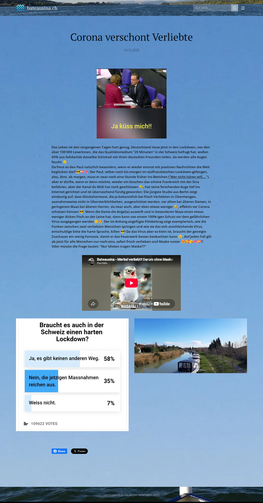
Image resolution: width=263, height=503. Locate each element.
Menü (244, 8)
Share (61, 451)
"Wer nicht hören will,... (187, 177)
